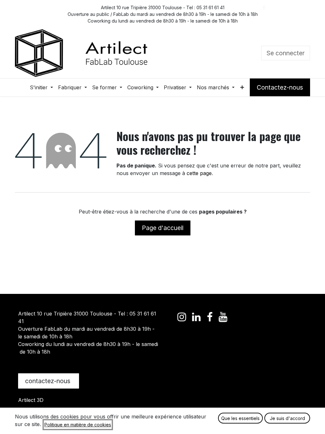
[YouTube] (278, 20)
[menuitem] (41, 87)
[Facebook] (264, 7)
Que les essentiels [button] (240, 418)
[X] (278, 7)
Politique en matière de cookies (77, 424)
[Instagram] (264, 20)
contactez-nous (48, 381)
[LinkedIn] (292, 7)
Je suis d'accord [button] (287, 418)
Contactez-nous (280, 87)
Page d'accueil (162, 228)
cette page (199, 173)
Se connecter (286, 53)
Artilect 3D (30, 400)
